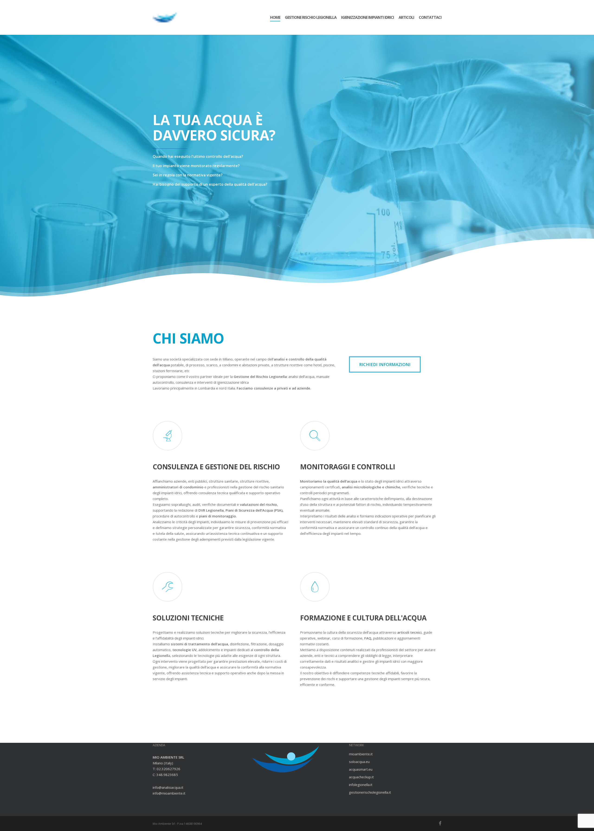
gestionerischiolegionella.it (370, 792)
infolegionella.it (360, 784)
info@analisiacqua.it (168, 787)
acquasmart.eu (360, 769)
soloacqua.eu (359, 761)
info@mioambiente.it (169, 793)
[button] (385, 364)
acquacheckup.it (361, 777)
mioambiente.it (361, 754)
